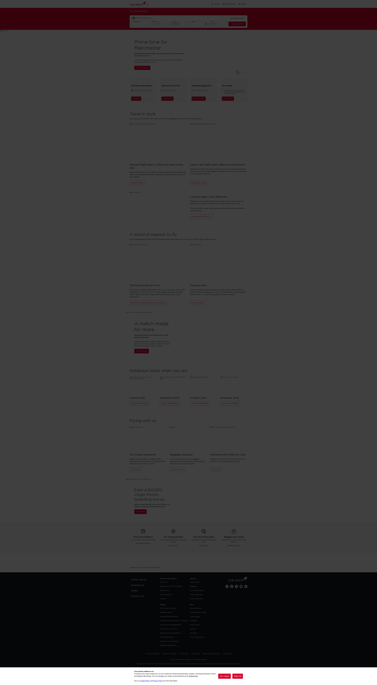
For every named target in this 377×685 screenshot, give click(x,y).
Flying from (136, 21)
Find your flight (137, 183)
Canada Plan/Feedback (169, 616)
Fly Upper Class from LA (201, 216)
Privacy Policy (158, 681)
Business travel (196, 608)
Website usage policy (168, 645)
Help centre (194, 582)
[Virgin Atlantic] (149, 4)
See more (216, 469)
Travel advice (203, 545)
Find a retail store (197, 637)
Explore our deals (199, 183)
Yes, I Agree (224, 676)
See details (136, 98)
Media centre (165, 590)
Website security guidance (170, 633)
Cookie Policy (145, 681)
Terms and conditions (152, 653)
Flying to (155, 21)
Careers (163, 599)
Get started (140, 511)
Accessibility (195, 653)
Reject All (237, 676)
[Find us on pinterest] (245, 586)
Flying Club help (196, 599)
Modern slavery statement (211, 653)
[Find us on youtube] (241, 586)
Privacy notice (184, 653)
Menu (244, 4)
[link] (143, 580)
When (193, 21)
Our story (163, 582)
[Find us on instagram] (227, 586)
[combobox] (140, 24)
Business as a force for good (171, 586)
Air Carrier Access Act (169, 629)
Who (212, 21)
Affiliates (193, 620)
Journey (174, 21)
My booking (230, 4)
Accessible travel (197, 590)
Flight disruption (196, 594)
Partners (193, 629)
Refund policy (173, 545)
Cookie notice (227, 653)
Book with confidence (143, 543)
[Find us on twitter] (236, 586)
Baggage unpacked (233, 545)
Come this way (177, 469)
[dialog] (188, 676)
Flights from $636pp (170, 403)
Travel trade (194, 616)
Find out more (167, 98)
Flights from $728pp (139, 403)
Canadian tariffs (166, 612)
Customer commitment (169, 641)
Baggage (193, 586)
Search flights (237, 24)
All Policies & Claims (168, 608)
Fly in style (135, 469)
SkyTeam (193, 633)
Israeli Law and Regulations (170, 625)
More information (198, 98)
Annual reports (166, 594)
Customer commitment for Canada (173, 620)
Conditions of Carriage (169, 653)
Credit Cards (195, 625)
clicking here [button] (193, 676)
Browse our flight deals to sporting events (148, 303)
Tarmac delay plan (167, 637)
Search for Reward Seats (143, 18)
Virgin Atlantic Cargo (198, 612)
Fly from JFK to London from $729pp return (151, 66)
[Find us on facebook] (231, 586)
